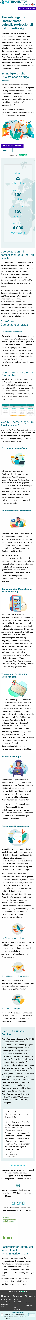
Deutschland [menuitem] (26, 4)
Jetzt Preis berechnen (26, 8)
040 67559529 (17, 1308)
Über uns (6, 150)
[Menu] (2, 8)
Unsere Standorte (29, 1304)
